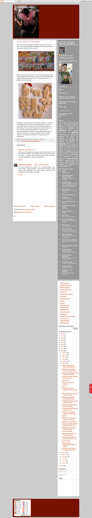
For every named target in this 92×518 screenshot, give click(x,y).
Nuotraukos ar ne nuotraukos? (69, 421)
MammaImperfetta (67, 234)
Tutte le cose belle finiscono (69, 216)
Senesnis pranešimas (49, 206)
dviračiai (72, 138)
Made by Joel (66, 225)
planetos (66, 152)
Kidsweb (62, 303)
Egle (19, 149)
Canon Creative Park (65, 289)
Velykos (61, 126)
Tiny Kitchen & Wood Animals (69, 226)
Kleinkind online (64, 307)
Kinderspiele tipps (65, 305)
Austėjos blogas (66, 182)
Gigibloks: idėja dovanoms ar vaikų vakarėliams (69, 258)
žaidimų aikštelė (63, 166)
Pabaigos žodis (66, 172)
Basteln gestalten (64, 287)
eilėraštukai (62, 140)
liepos (63, 363)
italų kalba (72, 140)
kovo (63, 459)
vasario (64, 461)
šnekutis (61, 164)
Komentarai (64, 474)
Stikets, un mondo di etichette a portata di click (69, 236)
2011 (62, 348)
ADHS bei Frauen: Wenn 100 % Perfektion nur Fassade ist (69, 231)
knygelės (62, 144)
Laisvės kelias (65, 380)
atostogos (71, 128)
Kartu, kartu (65, 208)
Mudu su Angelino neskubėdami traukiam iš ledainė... (69, 444)
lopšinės (61, 147)
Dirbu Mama (65, 197)
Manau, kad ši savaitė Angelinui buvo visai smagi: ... (69, 390)
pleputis (73, 152)
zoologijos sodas (63, 162)
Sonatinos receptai (67, 262)
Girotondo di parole (65, 298)
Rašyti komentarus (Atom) (28, 209)
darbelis (66, 134)
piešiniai (68, 151)
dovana (72, 136)
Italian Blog (65, 215)
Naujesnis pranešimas (19, 206)
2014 (62, 342)
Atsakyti (20, 159)
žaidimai (71, 164)
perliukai (61, 151)
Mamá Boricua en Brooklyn (69, 240)
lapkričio (64, 355)
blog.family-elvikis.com (68, 194)
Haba (60, 122)
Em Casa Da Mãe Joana (68, 201)
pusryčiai (70, 154)
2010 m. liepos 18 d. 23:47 (41, 164)
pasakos (61, 149)
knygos (73, 144)
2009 (62, 465)
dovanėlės (61, 138)
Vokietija (61, 128)
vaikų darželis (72, 158)
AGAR (63, 171)
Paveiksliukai (63, 314)
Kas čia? (64, 386)
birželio (64, 452)
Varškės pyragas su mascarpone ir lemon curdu (69, 251)
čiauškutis (73, 162)
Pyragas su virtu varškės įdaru (69, 263)
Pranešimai (64, 471)
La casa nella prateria (68, 219)
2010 (62, 351)
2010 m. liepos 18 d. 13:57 (28, 149)
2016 (62, 338)
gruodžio (64, 352)
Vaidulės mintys (66, 266)
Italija (65, 122)
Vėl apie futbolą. (66, 440)
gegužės (64, 454)
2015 (62, 340)
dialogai (72, 134)
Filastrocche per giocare (66, 294)
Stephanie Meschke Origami (67, 316)
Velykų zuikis (71, 126)
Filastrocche (63, 292)
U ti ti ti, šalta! (62, 106)
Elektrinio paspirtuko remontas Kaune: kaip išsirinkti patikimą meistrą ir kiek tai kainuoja (69, 185)
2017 (62, 336)
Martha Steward (64, 309)
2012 (62, 346)
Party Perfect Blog (65, 312)
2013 (62, 344)
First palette (63, 296)
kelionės (71, 141)
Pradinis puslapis (34, 206)
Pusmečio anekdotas (67, 198)
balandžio (64, 456)
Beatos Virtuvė (66, 189)
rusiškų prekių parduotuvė (32, 141)
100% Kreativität (64, 283)
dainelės (75, 130)
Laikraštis (64, 415)
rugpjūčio (64, 361)
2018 (62, 334)
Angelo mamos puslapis (25, 7)
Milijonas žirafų (71, 124)
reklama (23, 141)
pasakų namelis (72, 149)
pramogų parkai (62, 154)
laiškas (61, 145)
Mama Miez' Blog (67, 229)
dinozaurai (61, 136)
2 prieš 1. (61, 89)
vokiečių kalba (69, 160)
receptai (75, 154)
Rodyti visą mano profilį (67, 58)
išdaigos (61, 141)
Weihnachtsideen (64, 320)
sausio (64, 463)
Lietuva (71, 122)
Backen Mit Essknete (66, 285)
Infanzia (62, 300)
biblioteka (62, 130)
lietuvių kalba (71, 145)
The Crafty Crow (64, 318)
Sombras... (64, 203)
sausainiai (66, 156)
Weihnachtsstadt (64, 323)
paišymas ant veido (71, 147)
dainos (64, 132)
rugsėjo (64, 359)
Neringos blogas (66, 249)
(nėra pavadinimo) (63, 93)
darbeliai (74, 132)
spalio (63, 357)
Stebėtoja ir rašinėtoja (67, 267)
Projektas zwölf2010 (67, 431)
